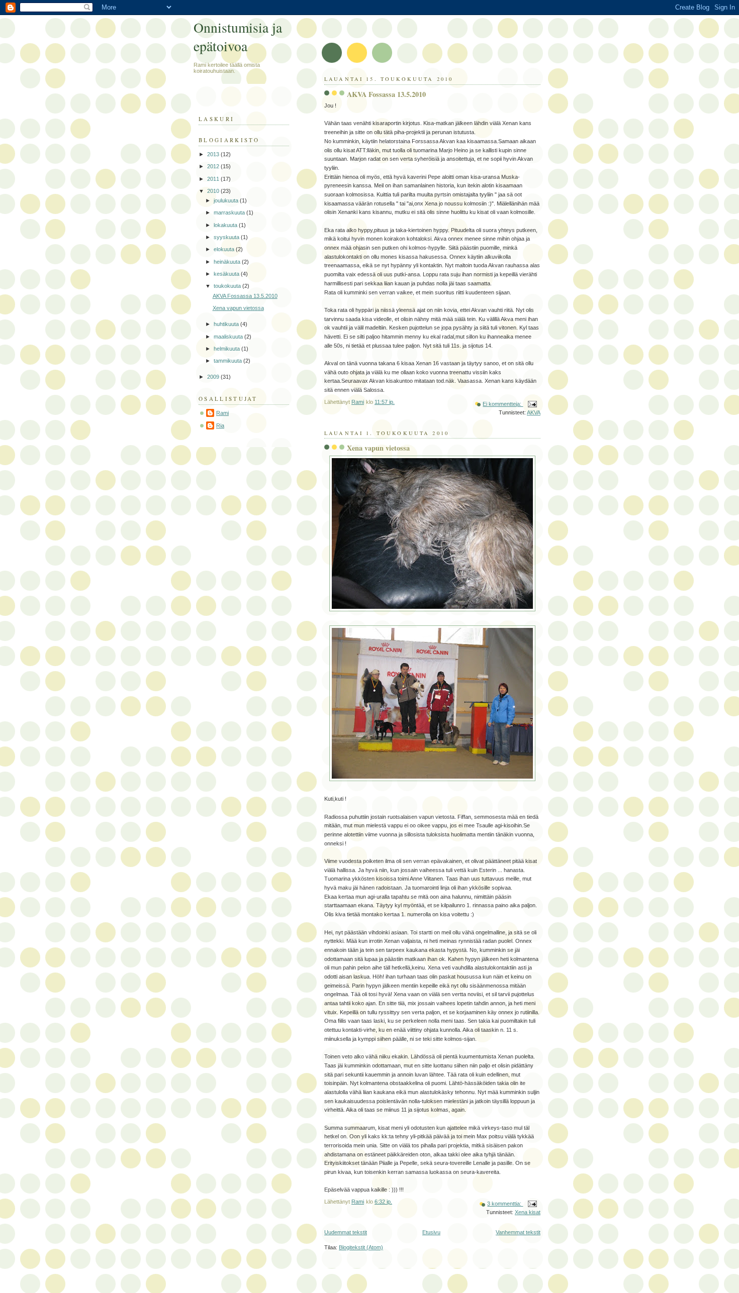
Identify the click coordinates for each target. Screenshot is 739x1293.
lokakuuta (226, 225)
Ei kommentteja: (503, 404)
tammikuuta (228, 361)
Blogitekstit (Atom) (361, 1247)
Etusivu (431, 1232)
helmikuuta (227, 349)
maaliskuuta (229, 337)
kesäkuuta (227, 274)
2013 (214, 154)
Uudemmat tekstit (345, 1232)
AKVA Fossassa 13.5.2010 (386, 94)
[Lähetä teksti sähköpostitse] (531, 404)
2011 (214, 179)
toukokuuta (228, 286)
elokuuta (225, 249)
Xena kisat (527, 1212)
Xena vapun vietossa (378, 448)
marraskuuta (230, 212)
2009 (214, 377)
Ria (220, 425)
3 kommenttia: (505, 1204)
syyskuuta (227, 237)
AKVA (533, 412)
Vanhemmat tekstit (518, 1232)
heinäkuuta (228, 262)
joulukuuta (227, 200)
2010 (214, 191)
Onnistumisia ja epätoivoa (238, 36)
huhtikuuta (227, 324)
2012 (214, 166)
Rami (222, 413)
